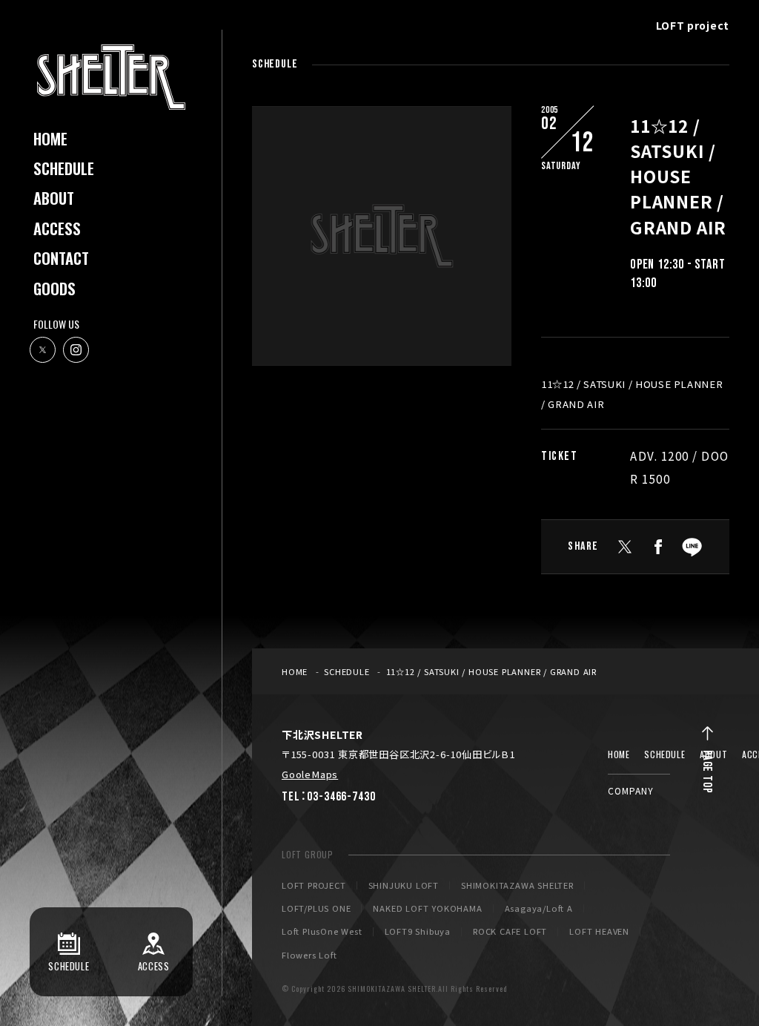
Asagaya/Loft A (539, 908)
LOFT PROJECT (314, 885)
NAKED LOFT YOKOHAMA (427, 908)
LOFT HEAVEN (599, 931)
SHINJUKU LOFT (403, 885)
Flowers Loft (309, 955)
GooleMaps (310, 774)
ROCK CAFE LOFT (510, 931)
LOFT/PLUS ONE (316, 908)
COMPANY (631, 790)
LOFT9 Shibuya (418, 931)
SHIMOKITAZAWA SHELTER (517, 885)
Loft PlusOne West (322, 931)
